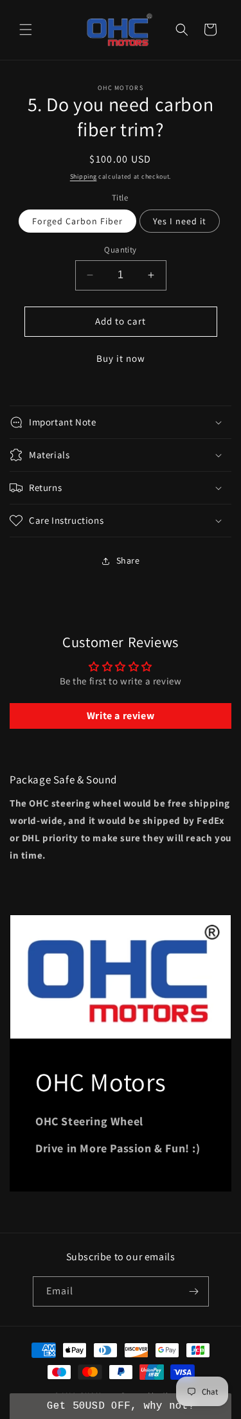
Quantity (120, 249)
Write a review (120, 715)
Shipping (83, 176)
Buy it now (120, 358)
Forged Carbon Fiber (77, 221)
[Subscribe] (194, 1291)
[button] (26, 29)
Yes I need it (179, 221)
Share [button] (128, 560)
